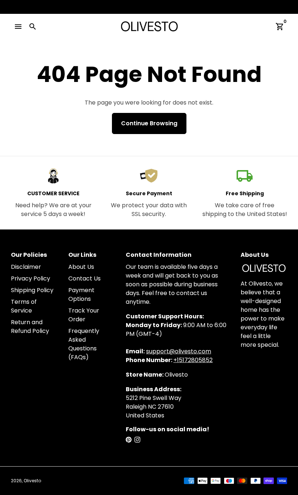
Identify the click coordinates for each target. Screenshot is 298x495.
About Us (81, 267)
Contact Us (84, 278)
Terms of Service (24, 306)
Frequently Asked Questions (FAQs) (83, 344)
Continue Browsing (149, 123)
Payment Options (81, 294)
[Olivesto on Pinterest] (129, 440)
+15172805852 (193, 360)
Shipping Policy (32, 290)
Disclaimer (26, 267)
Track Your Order (83, 314)
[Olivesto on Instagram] (137, 440)
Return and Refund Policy (30, 326)
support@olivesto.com (178, 351)
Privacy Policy (30, 278)
